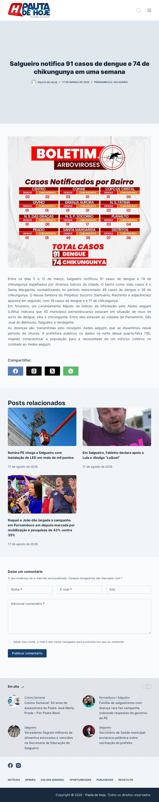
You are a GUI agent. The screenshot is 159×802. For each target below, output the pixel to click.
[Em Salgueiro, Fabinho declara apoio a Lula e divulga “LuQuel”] (117, 427)
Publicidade (104, 779)
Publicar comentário (27, 653)
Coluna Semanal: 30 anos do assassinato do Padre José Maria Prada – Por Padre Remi (49, 708)
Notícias (14, 779)
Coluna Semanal (34, 697)
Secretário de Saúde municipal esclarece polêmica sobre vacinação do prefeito (122, 738)
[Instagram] (18, 765)
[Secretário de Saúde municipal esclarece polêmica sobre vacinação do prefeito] (89, 731)
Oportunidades (80, 779)
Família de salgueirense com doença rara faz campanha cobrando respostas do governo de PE (123, 710)
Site (112, 589)
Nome (16, 589)
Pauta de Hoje (95, 795)
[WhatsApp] (70, 371)
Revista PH (125, 779)
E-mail (66, 589)
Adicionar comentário (28, 604)
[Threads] (34, 371)
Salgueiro (120, 82)
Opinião (30, 779)
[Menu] (149, 10)
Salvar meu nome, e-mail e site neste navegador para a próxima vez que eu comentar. (68, 641)
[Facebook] (15, 371)
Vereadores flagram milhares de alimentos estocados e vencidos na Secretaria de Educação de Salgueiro (48, 740)
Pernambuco (103, 82)
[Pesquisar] (138, 10)
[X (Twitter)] (52, 371)
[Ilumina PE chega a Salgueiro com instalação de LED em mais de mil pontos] (42, 427)
